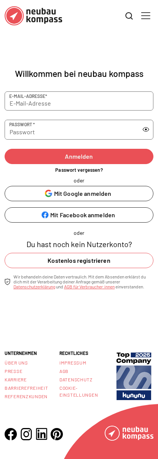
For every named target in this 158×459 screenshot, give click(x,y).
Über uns (16, 362)
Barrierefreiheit (26, 388)
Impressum (72, 362)
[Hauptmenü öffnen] (145, 15)
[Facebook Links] (11, 434)
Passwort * (22, 124)
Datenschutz (76, 379)
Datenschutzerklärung (34, 286)
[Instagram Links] (26, 434)
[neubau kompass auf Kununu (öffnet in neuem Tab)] (133, 375)
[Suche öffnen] (129, 16)
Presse (13, 371)
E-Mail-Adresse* (28, 96)
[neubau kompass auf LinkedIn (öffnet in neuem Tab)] (41, 434)
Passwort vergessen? (78, 170)
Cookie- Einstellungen (78, 391)
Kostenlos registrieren (79, 260)
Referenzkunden (26, 396)
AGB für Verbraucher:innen (89, 286)
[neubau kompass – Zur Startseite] (33, 16)
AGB (64, 371)
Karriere (16, 379)
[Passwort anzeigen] (146, 129)
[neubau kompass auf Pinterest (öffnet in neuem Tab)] (57, 434)
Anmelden (79, 156)
